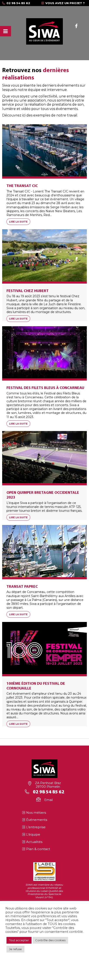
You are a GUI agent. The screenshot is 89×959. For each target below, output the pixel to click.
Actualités (34, 842)
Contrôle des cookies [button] (50, 940)
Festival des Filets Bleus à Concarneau (45, 388)
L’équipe (33, 834)
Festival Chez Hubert (27, 291)
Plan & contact (38, 849)
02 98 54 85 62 (18, 3)
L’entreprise (36, 827)
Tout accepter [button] (19, 940)
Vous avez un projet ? (65, 3)
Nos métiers (36, 812)
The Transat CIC (22, 186)
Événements (36, 820)
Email (48, 800)
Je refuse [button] (15, 949)
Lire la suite (18, 221)
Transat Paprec (22, 587)
